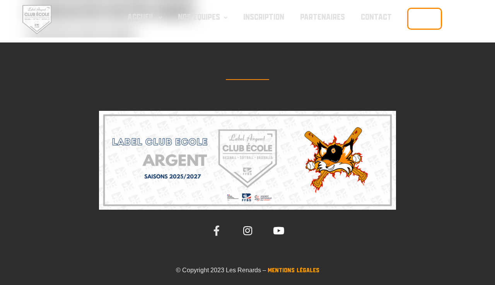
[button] (144, 17)
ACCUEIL (141, 17)
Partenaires (322, 17)
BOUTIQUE (424, 18)
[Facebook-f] (217, 231)
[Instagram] (247, 231)
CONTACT (376, 17)
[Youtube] (278, 231)
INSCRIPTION (263, 17)
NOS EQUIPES (199, 17)
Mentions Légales (293, 270)
